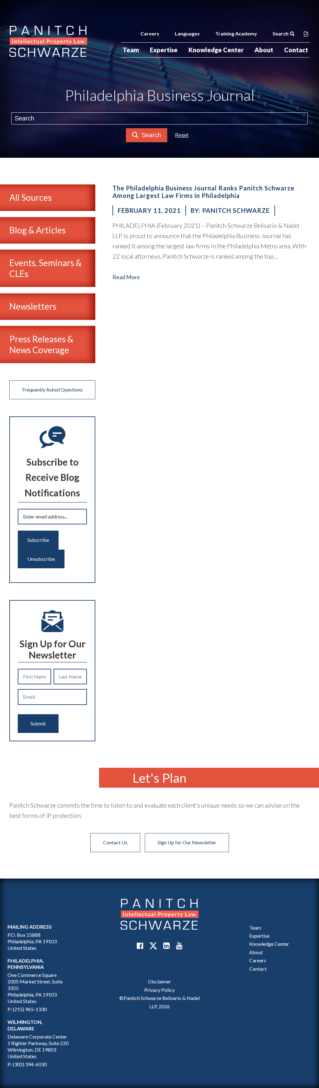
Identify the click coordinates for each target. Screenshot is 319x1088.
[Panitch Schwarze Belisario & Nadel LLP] (48, 41)
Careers (149, 33)
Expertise (164, 50)
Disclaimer (159, 981)
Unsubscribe (41, 559)
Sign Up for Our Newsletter (187, 842)
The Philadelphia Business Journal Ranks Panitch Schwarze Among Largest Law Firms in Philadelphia (203, 191)
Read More (126, 277)
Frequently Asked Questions (52, 389)
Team (131, 50)
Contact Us (115, 842)
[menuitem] (130, 50)
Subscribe (38, 540)
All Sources (30, 197)
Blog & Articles (37, 230)
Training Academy (236, 33)
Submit (38, 723)
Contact (296, 50)
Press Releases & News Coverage (41, 344)
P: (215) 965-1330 (27, 1009)
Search (280, 33)
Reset (181, 135)
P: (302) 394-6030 (27, 1064)
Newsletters (32, 306)
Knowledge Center (216, 50)
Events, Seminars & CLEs (45, 268)
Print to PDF (306, 33)
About (264, 50)
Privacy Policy (159, 990)
